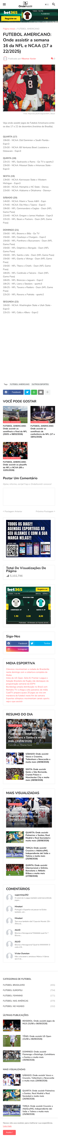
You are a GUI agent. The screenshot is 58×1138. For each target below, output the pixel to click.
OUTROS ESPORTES (40, 384)
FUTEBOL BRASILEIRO (29, 985)
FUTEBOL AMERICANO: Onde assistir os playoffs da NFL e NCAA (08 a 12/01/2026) (15, 466)
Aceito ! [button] (9, 1132)
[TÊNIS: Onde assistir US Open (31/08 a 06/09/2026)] (12, 1041)
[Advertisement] (29, 350)
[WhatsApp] (34, 392)
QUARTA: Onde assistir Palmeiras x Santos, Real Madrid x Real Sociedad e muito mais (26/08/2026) (38, 836)
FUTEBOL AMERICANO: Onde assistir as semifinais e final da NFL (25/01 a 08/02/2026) (15, 430)
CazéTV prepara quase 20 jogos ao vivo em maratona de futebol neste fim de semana (26, 694)
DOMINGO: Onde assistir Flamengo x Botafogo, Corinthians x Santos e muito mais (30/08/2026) (38, 1055)
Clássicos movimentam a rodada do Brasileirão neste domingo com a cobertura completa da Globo (27, 672)
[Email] (41, 392)
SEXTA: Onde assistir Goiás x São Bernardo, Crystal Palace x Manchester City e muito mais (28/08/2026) (37, 775)
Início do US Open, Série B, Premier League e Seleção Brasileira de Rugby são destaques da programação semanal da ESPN (27, 681)
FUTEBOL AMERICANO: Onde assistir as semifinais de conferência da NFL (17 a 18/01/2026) (42, 431)
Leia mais (7, 1126)
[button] (4, 4)
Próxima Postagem (44, 511)
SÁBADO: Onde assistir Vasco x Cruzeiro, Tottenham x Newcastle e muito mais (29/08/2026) (38, 758)
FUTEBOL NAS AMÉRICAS (29, 1000)
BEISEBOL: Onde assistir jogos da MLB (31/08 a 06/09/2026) (38, 1022)
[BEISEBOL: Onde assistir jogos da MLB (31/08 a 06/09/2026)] (12, 1025)
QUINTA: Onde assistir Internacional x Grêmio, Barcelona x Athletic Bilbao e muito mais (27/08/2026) (37, 871)
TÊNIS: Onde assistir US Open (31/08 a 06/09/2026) (36, 1037)
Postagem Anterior (13, 511)
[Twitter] (27, 392)
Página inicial (9, 29)
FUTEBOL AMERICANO (28, 29)
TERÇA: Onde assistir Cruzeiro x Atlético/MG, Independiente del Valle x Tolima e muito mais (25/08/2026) (38, 853)
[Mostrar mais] (47, 392)
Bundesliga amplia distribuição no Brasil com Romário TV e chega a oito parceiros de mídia (27, 688)
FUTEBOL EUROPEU (29, 990)
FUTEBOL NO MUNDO (29, 1006)
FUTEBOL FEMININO (29, 995)
